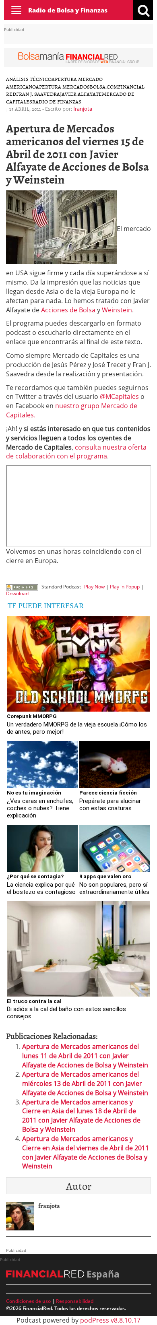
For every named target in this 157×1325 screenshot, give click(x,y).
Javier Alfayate (81, 94)
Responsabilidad (74, 1301)
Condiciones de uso (28, 1301)
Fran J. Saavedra (38, 94)
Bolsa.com (104, 87)
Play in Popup (125, 586)
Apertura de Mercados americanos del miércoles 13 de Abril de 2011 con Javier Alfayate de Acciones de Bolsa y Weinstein (85, 1083)
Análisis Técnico (29, 79)
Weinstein (117, 309)
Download (17, 593)
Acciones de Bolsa (68, 309)
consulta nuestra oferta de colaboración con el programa (76, 452)
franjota (82, 108)
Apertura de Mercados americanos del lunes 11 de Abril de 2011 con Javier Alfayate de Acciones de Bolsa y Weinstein (85, 1055)
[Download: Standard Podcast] (22, 586)
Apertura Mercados (63, 87)
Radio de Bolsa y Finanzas (67, 10)
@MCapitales (119, 396)
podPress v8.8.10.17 (110, 1320)
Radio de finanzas (56, 101)
